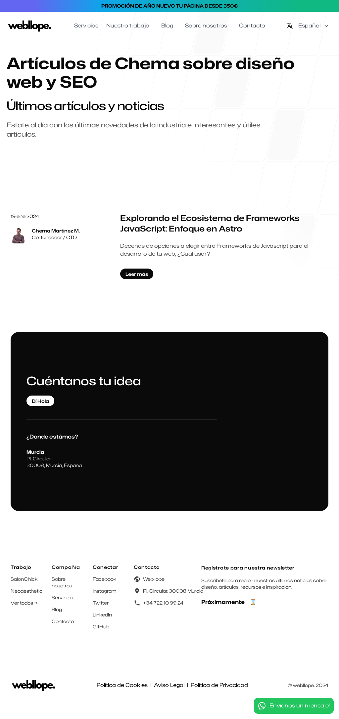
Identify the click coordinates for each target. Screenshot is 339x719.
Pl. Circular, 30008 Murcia (173, 591)
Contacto (63, 621)
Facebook (105, 579)
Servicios (62, 597)
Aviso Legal (169, 685)
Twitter (101, 603)
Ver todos (24, 603)
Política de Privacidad (219, 685)
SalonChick (24, 579)
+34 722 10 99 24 (163, 603)
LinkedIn (102, 614)
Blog (57, 609)
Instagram (105, 591)
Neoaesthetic (26, 591)
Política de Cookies (122, 685)
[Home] (30, 26)
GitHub (101, 626)
